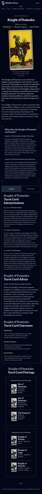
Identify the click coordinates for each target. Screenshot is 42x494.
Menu (38, 3)
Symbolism (29, 9)
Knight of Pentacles (18, 9)
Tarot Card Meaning (21, 16)
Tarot (3, 9)
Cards (8, 9)
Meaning (37, 9)
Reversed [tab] (30, 189)
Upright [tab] (11, 189)
